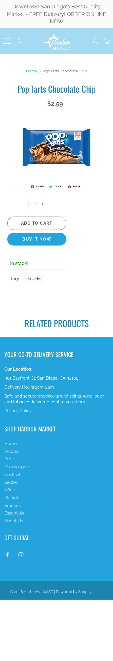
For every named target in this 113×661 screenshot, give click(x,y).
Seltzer (11, 482)
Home (31, 71)
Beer (9, 458)
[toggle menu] (7, 41)
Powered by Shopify (74, 591)
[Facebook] (7, 555)
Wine (9, 489)
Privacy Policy (18, 410)
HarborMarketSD (38, 591)
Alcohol (12, 451)
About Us (13, 520)
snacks (34, 279)
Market (11, 497)
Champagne (16, 466)
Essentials (14, 512)
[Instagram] (21, 555)
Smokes (12, 505)
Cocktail (12, 474)
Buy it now (36, 239)
